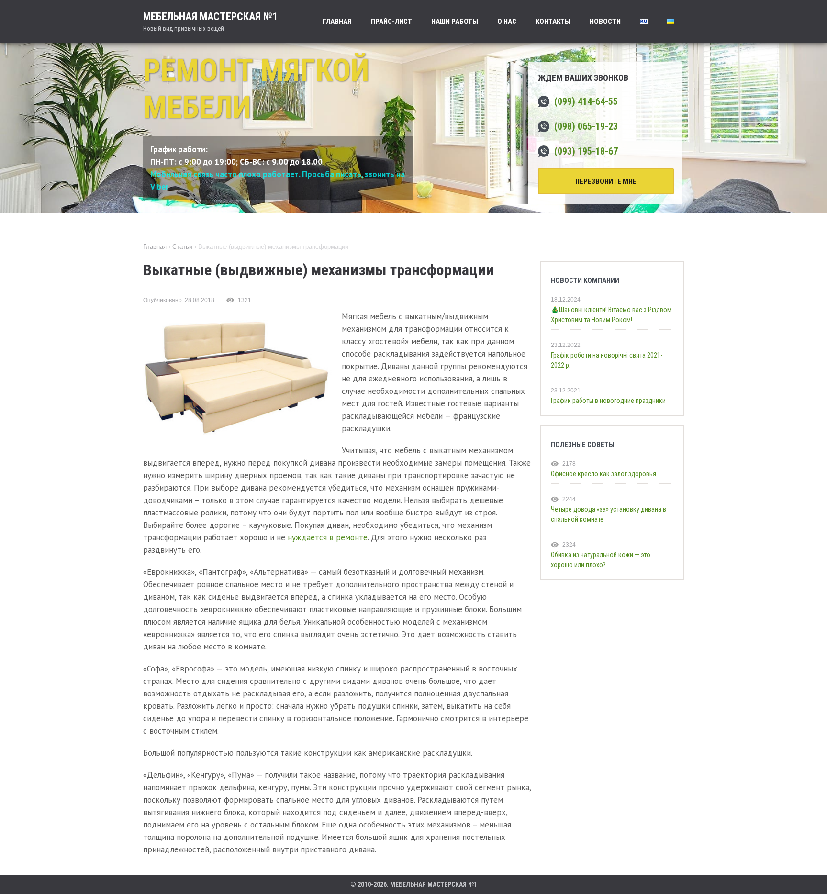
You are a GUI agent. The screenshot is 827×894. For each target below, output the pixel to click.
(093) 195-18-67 (586, 151)
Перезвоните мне (606, 181)
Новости (605, 21)
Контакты (553, 21)
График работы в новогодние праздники (608, 400)
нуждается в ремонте (328, 537)
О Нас (506, 21)
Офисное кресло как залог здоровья (603, 474)
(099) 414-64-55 (586, 101)
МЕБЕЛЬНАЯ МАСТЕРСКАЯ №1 (210, 21)
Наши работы (454, 21)
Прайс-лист (391, 21)
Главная (337, 21)
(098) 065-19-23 (586, 126)
